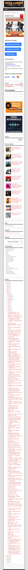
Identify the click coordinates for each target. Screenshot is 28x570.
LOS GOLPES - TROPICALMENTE (14, 418)
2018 (8, 293)
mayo (9, 305)
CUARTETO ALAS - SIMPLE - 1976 (14, 551)
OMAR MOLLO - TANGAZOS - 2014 (14, 315)
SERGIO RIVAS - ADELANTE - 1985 (14, 445)
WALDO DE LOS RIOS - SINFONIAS (14, 525)
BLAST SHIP (10, 537)
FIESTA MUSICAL (11, 441)
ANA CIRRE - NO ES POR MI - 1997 (14, 478)
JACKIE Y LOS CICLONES (13, 489)
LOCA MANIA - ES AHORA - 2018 (14, 374)
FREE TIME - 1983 (11, 520)
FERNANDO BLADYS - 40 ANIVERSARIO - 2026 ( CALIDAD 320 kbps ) (16, 192)
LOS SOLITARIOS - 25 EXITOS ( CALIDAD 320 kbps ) (16, 148)
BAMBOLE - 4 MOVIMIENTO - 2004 (14, 354)
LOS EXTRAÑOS (11, 337)
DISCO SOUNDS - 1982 (12, 523)
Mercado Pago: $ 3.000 (13, 44)
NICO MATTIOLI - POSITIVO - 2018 (14, 457)
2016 (8, 556)
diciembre (9, 295)
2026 (8, 282)
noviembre (10, 296)
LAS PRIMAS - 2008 (11, 487)
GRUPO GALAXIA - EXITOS (13, 388)
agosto (9, 300)
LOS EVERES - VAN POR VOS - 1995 (15, 401)
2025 (8, 283)
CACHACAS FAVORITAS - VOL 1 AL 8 (15, 414)
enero (9, 310)
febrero (9, 309)
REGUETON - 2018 (9, 16)
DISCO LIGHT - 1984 (12, 493)
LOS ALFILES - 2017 (11, 486)
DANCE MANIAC (11, 534)
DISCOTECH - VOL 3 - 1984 (13, 444)
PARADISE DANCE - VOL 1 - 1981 (14, 519)
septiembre (10, 299)
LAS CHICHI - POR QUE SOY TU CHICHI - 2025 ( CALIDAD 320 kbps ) (16, 178)
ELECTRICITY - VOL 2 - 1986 (13, 438)
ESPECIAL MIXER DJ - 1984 (13, 408)
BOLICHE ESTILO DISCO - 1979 (14, 536)
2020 (8, 290)
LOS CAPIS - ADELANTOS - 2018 (14, 485)
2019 (8, 292)
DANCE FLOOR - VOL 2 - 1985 (13, 531)
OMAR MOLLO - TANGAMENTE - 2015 (15, 316)
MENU (6, 9)
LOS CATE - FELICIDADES (13, 463)
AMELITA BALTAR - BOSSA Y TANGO (15, 504)
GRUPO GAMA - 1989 (12, 323)
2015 (8, 558)
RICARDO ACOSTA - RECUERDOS (14, 330)
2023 (8, 286)
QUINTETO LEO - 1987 (12, 415)
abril (8, 306)
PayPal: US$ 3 (11, 54)
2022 (8, 287)
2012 (8, 562)
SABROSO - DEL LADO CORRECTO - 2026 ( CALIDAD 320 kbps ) (16, 170)
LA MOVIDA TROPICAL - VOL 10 (14, 313)
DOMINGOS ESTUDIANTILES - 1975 (14, 397)
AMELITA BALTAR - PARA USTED (14, 501)
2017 (8, 555)
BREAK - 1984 (10, 533)
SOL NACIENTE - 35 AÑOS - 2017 (14, 331)
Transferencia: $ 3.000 (13, 49)
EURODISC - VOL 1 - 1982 (13, 522)
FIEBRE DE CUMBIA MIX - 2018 (13, 471)
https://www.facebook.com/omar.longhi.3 (13, 232)
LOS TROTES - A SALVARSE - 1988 (14, 461)
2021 (8, 289)
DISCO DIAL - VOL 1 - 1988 (13, 494)
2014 (8, 559)
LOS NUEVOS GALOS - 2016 (13, 312)
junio (9, 303)
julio (8, 302)
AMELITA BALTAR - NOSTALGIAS (14, 503)
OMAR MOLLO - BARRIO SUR (13, 378)
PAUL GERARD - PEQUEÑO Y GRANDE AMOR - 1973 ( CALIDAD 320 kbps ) (17, 163)
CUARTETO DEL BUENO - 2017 (14, 442)
